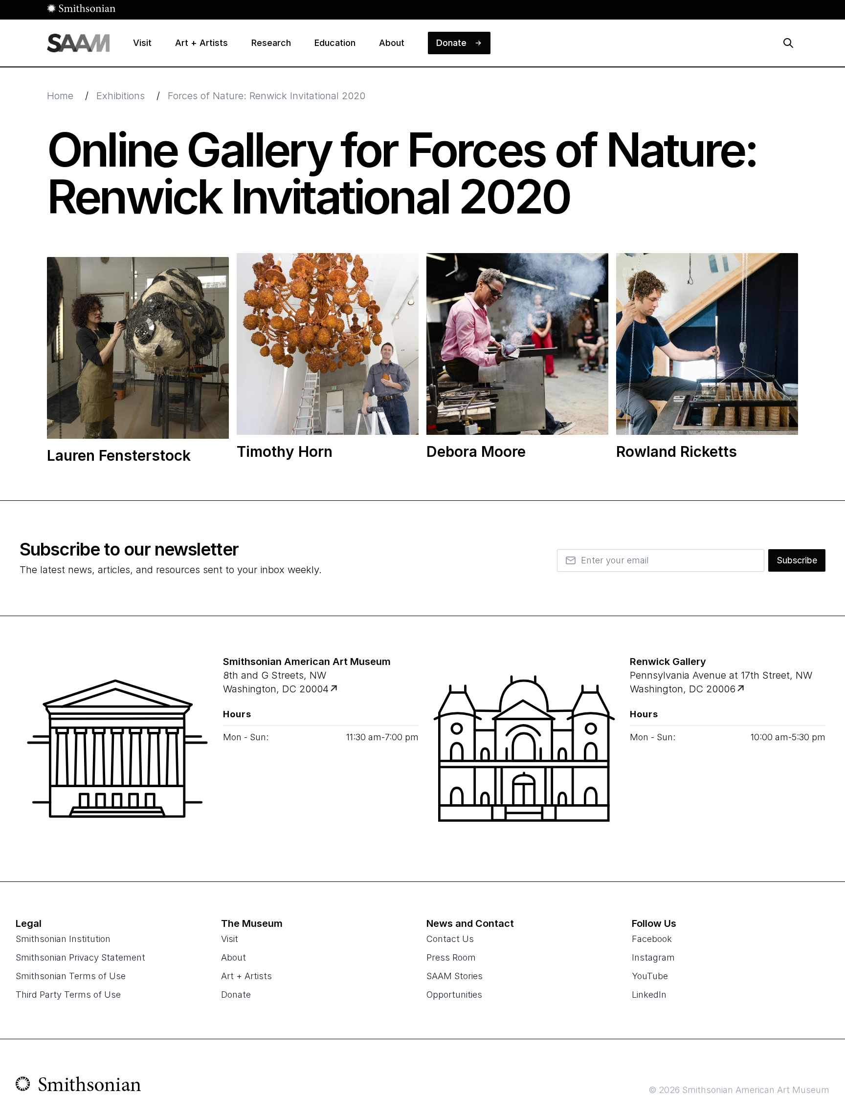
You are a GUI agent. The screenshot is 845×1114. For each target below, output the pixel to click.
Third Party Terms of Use (68, 994)
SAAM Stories (454, 976)
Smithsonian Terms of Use (71, 976)
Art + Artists (246, 976)
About (233, 957)
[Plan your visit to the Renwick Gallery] (524, 748)
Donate (236, 994)
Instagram (653, 957)
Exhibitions (120, 96)
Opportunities (454, 994)
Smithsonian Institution (63, 939)
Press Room (451, 957)
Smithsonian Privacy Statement (80, 957)
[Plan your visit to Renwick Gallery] (742, 689)
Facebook (652, 939)
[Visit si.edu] (78, 1086)
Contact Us (450, 939)
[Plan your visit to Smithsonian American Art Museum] (335, 689)
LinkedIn (649, 994)
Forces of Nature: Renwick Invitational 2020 (266, 96)
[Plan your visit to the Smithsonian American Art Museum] (117, 748)
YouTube (650, 976)
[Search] (788, 43)
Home (60, 96)
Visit (229, 939)
